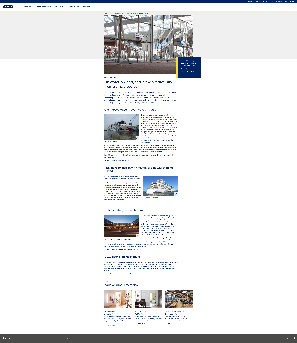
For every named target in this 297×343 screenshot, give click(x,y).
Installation (75, 7)
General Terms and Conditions (45, 338)
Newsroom (258, 1)
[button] (279, 1)
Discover (27, 7)
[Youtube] (293, 1)
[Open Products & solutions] (55, 7)
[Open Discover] (32, 7)
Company (265, 1)
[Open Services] (91, 7)
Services (86, 7)
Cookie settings (64, 338)
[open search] (292, 6)
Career (271, 1)
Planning (64, 7)
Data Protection (56, 338)
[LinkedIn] (290, 1)
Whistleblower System (31, 338)
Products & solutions (45, 7)
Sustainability (250, 1)
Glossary (72, 338)
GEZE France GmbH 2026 (19, 338)
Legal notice (77, 338)
